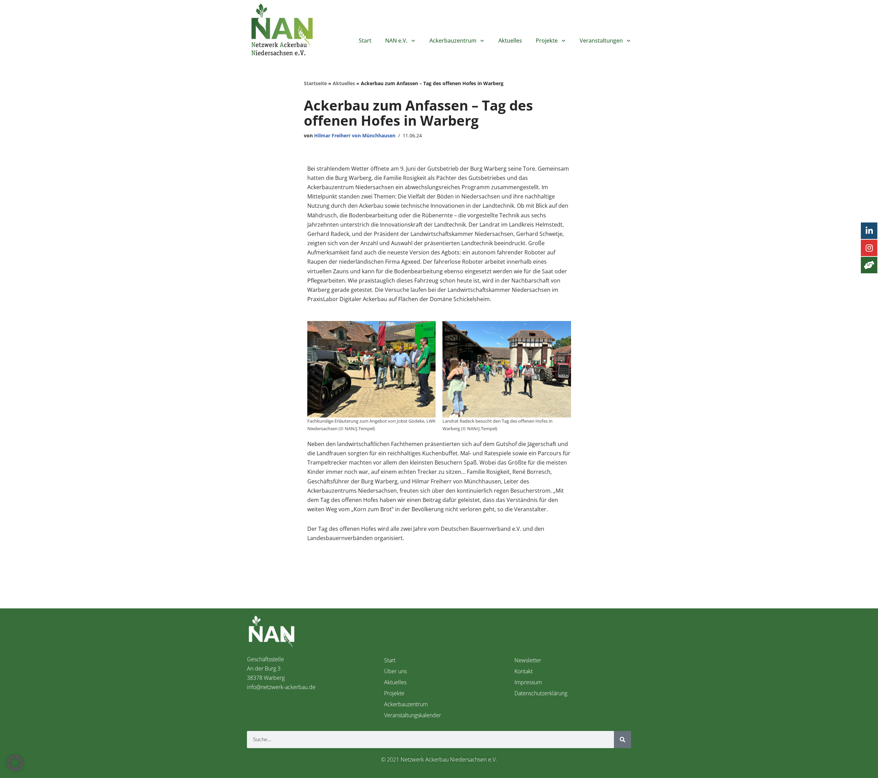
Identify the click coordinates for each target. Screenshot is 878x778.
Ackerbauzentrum (406, 704)
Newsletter (527, 660)
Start (365, 40)
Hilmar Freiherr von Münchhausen (354, 135)
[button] (15, 763)
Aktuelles (510, 40)
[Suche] (622, 739)
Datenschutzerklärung (540, 693)
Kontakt (523, 671)
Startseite (315, 83)
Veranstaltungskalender (412, 715)
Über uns (395, 671)
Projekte (547, 40)
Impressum (528, 682)
